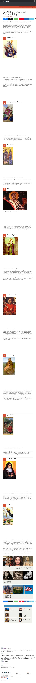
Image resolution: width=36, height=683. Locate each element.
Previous (30, 7)
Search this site (35, 1)
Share (21, 7)
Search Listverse (18, 674)
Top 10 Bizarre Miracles (26, 619)
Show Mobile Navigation (1, 1)
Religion (10, 608)
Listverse (2, 674)
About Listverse (18, 677)
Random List (25, 7)
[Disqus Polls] (18, 635)
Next (34, 7)
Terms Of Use (8, 676)
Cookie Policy (4, 677)
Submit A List (29, 673)
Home (17, 673)
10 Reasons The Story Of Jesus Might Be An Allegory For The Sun (27, 610)
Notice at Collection (3, 680)
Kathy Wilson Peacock (8, 16)
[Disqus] (18, 658)
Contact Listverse (29, 674)
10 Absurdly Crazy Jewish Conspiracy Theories (26, 616)
